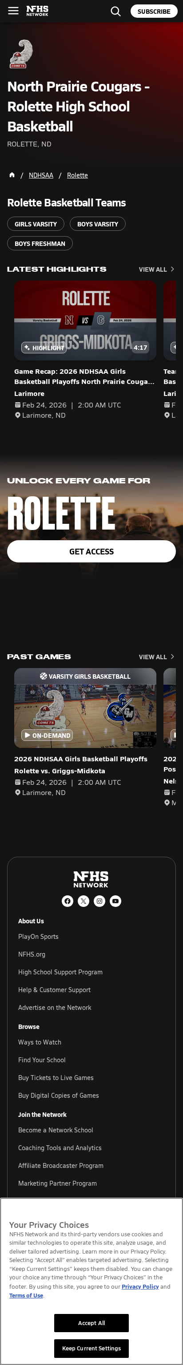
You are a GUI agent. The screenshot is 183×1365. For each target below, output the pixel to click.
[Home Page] (12, 175)
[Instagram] (99, 901)
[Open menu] (13, 11)
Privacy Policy (140, 1286)
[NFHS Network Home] (38, 11)
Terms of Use (26, 1295)
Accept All (91, 1323)
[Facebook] (67, 901)
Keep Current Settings (91, 1348)
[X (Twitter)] (83, 901)
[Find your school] (115, 11)
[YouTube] (115, 901)
